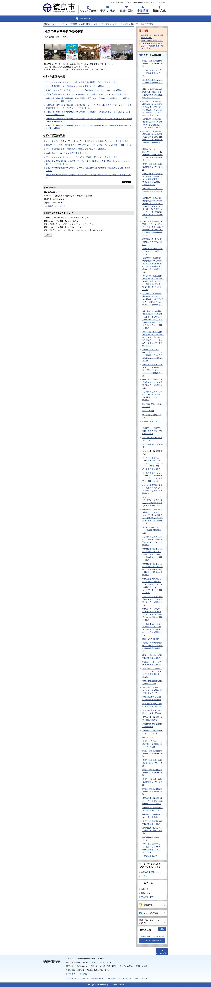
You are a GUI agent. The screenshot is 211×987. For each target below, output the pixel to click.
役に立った (56, 224)
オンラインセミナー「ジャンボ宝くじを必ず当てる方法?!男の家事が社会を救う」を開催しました (152, 501)
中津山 (144, 876)
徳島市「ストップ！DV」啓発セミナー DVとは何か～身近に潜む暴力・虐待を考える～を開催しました (152, 154)
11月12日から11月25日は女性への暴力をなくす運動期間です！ (152, 431)
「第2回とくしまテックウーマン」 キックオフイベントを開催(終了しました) (152, 673)
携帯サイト (150, 2)
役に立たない (90, 224)
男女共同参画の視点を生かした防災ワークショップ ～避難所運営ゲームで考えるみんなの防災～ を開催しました (153, 179)
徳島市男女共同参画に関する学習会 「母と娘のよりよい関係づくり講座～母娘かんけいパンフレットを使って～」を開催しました (152, 586)
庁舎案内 (71, 974)
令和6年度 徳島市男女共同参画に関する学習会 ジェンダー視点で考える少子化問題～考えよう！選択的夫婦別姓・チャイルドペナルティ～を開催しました (153, 319)
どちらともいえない (72, 224)
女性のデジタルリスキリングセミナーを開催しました (152, 191)
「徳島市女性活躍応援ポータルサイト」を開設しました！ (152, 251)
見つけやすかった (59, 230)
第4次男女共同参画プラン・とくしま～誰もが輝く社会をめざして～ (152, 690)
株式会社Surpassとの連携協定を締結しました (152, 656)
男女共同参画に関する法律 (152, 445)
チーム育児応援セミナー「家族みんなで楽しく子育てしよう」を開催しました (78, 86)
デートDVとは (148, 411)
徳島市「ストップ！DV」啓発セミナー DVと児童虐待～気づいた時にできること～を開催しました (87, 90)
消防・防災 (145, 893)
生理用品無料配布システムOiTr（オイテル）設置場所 (152, 830)
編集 (162, 929)
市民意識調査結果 (149, 856)
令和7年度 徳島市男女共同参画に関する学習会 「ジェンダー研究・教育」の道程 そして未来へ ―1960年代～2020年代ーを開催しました (153, 108)
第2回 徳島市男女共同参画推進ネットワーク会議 (152, 753)
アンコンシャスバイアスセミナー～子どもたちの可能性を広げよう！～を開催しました (82, 157)
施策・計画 (85, 24)
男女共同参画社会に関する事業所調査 (152, 725)
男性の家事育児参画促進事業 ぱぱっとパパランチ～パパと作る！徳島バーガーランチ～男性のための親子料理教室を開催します (152, 228)
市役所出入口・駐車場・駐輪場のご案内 (152, 36)
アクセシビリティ (140, 978)
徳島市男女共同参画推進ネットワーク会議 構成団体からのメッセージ (152, 801)
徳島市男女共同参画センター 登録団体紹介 (152, 815)
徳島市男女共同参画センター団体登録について (152, 809)
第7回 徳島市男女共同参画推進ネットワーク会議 (152, 167)
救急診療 (144, 889)
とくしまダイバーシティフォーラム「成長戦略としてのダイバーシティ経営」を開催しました (152, 477)
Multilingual (138, 2)
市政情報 (74, 24)
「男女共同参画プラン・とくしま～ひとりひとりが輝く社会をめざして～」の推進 (152, 848)
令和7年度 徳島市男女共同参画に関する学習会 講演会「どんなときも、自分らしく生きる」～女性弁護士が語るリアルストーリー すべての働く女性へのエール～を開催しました (153, 207)
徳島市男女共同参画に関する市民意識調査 (152, 718)
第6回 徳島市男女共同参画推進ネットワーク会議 (152, 791)
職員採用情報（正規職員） (152, 41)
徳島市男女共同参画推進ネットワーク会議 (152, 732)
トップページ (62, 24)
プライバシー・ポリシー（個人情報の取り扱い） (85, 978)
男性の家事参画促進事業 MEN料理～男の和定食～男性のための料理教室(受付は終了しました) (153, 93)
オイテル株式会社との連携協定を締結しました (152, 822)
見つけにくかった (97, 230)
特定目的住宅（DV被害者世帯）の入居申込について (152, 242)
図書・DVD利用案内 (150, 639)
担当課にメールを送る (56, 206)
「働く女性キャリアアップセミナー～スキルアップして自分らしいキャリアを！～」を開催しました (87, 94)
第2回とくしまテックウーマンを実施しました (152, 663)
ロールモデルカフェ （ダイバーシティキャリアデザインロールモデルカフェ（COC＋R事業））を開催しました (152, 463)
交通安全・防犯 (147, 897)
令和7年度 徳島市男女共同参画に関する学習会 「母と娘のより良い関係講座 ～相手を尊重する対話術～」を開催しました (153, 138)
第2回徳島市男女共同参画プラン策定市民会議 (152, 705)
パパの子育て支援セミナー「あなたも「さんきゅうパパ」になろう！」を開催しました (152, 489)
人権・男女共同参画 (101, 24)
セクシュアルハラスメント (152, 422)
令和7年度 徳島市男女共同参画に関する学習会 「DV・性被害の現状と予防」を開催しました (153, 123)
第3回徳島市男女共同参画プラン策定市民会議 (152, 711)
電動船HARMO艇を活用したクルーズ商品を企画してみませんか (152, 45)
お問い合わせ (111, 978)
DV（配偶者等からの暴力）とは (151, 405)
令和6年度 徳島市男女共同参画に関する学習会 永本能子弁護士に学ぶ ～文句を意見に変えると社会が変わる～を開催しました (153, 283)
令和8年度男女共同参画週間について (152, 439)
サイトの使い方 (125, 978)
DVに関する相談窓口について (151, 416)
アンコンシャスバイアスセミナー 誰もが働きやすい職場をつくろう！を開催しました (82, 82)
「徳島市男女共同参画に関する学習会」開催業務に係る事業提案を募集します (152, 647)
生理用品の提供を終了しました (152, 838)
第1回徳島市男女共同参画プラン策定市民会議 (152, 698)
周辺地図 (83, 974)
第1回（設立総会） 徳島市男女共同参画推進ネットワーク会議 (152, 744)
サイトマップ (162, 2)
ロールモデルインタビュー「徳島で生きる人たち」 (152, 73)
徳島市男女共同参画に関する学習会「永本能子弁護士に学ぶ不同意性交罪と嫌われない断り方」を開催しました (152, 569)
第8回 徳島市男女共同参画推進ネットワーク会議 (152, 63)
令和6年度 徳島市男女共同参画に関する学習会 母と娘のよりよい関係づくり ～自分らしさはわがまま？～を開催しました (153, 300)
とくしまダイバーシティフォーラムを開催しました (152, 82)
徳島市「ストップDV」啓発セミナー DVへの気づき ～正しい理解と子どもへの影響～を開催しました (89, 145)
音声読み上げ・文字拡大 (122, 2)
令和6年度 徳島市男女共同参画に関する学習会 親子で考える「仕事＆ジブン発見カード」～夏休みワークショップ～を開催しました (153, 339)
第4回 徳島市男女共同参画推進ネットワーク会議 (152, 772)
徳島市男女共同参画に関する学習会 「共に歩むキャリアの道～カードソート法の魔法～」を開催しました (152, 554)
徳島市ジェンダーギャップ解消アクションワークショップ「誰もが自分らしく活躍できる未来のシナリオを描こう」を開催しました (152, 516)
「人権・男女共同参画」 (80, 69)
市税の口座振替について (151, 872)
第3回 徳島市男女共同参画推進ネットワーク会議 (152, 763)
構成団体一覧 (147, 737)
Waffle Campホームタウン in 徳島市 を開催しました (67, 153)
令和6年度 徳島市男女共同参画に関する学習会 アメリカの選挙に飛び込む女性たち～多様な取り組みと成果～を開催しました (153, 265)
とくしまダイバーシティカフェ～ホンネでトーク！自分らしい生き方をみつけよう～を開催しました (87, 141)
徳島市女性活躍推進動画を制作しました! (152, 682)
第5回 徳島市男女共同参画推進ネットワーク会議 (152, 782)
